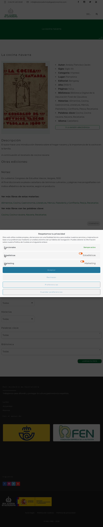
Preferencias (51, 285)
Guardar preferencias (51, 292)
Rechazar (51, 277)
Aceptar (51, 270)
